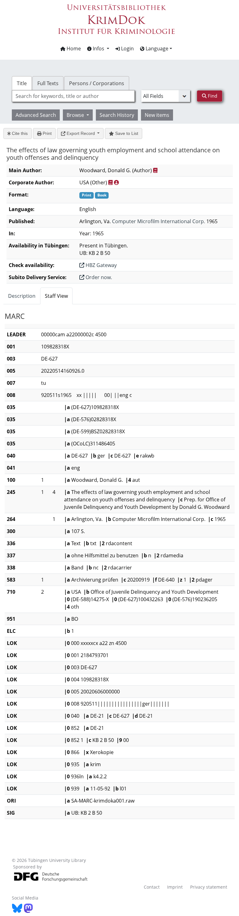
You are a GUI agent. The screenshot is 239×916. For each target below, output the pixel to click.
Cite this (19, 133)
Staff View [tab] (56, 295)
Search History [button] (117, 115)
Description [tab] (21, 295)
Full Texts (48, 83)
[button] (98, 48)
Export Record (80, 133)
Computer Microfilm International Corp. (158, 221)
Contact (152, 887)
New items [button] (157, 115)
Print (46, 133)
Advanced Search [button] (36, 115)
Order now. (98, 277)
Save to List (126, 133)
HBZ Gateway (100, 265)
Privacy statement (208, 887)
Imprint (175, 887)
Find (212, 96)
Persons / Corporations (96, 83)
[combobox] (73, 96)
